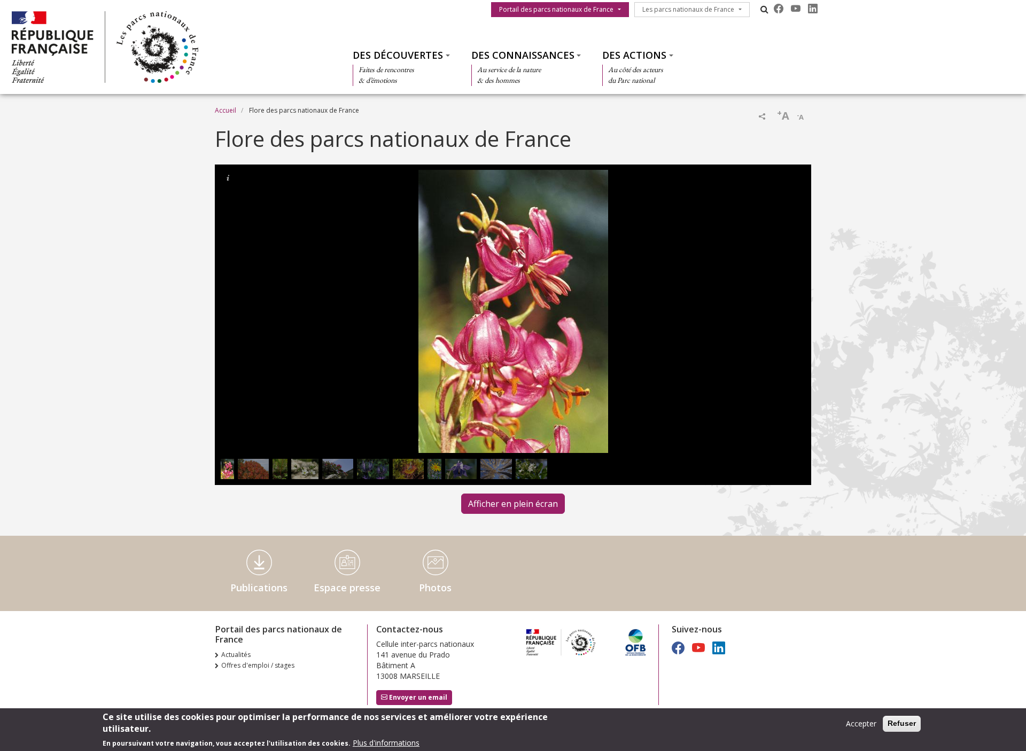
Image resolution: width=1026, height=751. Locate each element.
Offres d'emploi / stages (257, 665)
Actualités (236, 654)
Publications (258, 587)
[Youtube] (795, 8)
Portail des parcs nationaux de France (556, 9)
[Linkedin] (813, 8)
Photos (435, 587)
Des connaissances (522, 55)
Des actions (634, 55)
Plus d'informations (386, 743)
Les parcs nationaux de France (688, 9)
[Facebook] (778, 8)
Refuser (902, 723)
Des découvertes (398, 55)
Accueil (225, 110)
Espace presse (347, 587)
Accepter (861, 723)
